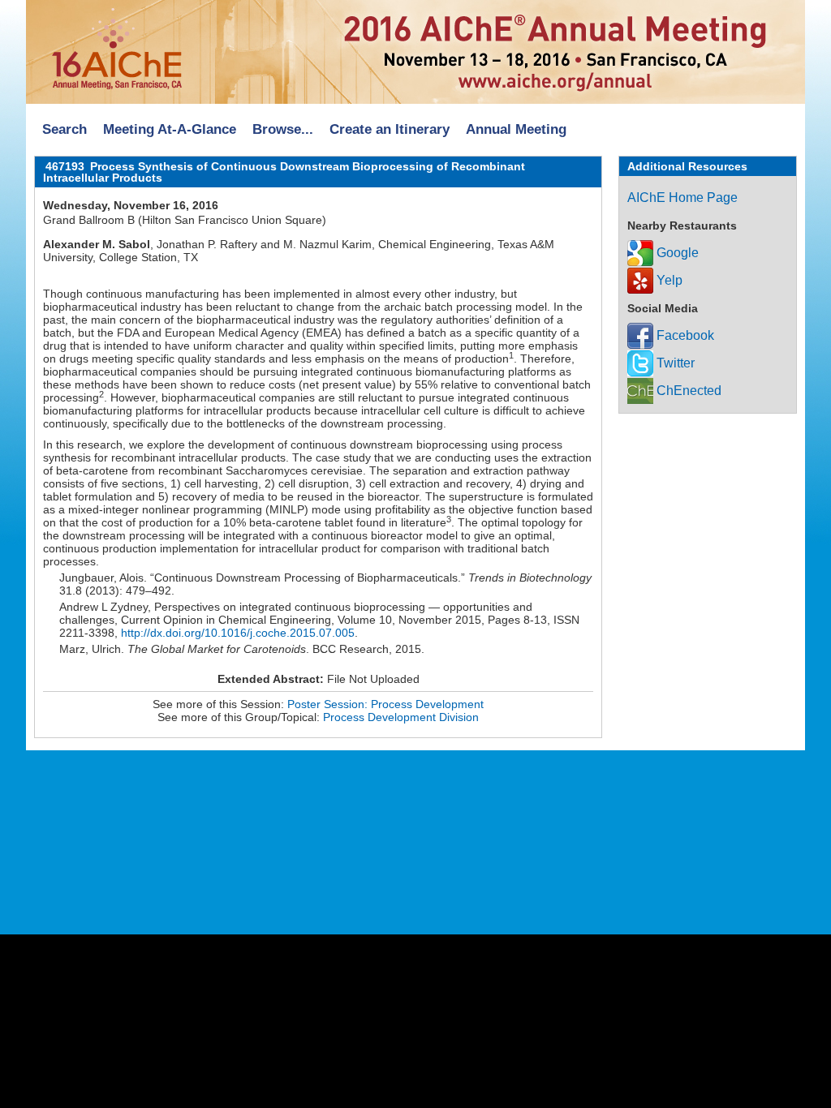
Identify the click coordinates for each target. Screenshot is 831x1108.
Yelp (667, 280)
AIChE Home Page (682, 197)
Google (676, 253)
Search (64, 129)
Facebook (683, 335)
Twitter (674, 363)
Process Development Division (401, 717)
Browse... (282, 129)
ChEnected (687, 390)
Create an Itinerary (389, 129)
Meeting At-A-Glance (169, 129)
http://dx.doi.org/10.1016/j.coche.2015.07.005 (238, 632)
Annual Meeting (516, 129)
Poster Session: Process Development (385, 704)
